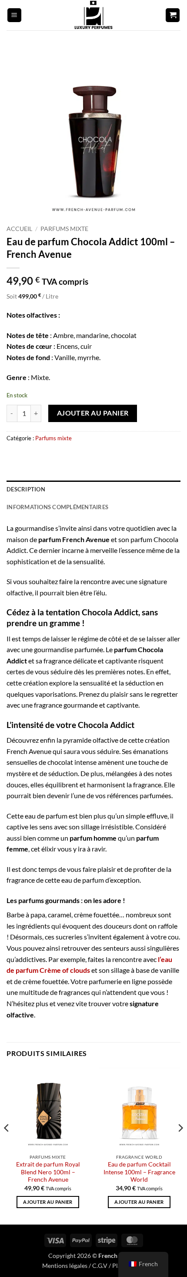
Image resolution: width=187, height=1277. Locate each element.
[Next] (180, 1145)
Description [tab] (26, 489)
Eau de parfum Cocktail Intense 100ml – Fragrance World (139, 1172)
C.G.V (99, 1265)
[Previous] (7, 1145)
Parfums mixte (64, 228)
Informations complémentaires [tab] (57, 507)
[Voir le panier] (173, 15)
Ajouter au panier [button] (48, 1202)
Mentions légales (64, 1265)
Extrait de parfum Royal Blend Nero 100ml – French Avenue (48, 1172)
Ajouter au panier (93, 413)
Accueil (19, 228)
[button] (14, 15)
